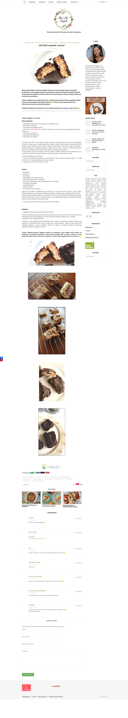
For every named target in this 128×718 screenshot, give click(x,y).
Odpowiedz (78, 518)
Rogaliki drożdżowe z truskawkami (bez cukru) (70, 506)
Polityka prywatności (91, 237)
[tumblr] (103, 2)
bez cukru (95, 178)
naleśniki (99, 194)
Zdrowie (32, 2)
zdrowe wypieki (90, 206)
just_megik (26, 484)
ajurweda (87, 178)
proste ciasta (100, 197)
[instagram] (101, 2)
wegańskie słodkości (37, 479)
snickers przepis (53, 477)
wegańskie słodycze (48, 479)
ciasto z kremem (90, 186)
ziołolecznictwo (90, 208)
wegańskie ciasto (100, 199)
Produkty (88, 197)
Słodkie (42, 2)
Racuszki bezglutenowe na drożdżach (29, 505)
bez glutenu (102, 178)
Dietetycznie (62, 2)
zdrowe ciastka (102, 205)
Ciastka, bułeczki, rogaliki (50, 42)
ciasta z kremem (101, 179)
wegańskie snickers (59, 479)
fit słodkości (99, 189)
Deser (87, 187)
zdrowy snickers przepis (37, 481)
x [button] (126, 711)
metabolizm (103, 192)
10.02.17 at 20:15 (32, 564)
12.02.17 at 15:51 (32, 593)
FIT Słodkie (27, 42)
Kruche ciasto (89, 192)
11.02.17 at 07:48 (32, 578)
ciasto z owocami (101, 186)
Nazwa (24, 629)
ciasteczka (88, 181)
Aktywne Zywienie (34, 562)
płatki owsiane (101, 195)
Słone (51, 2)
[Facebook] (1, 358)
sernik (97, 198)
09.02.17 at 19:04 (32, 550)
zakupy (94, 205)
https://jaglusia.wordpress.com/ (38, 538)
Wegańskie (76, 42)
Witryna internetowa (27, 644)
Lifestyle (74, 2)
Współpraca (89, 227)
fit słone (95, 191)
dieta (91, 187)
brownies (93, 179)
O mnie (87, 230)
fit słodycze (38, 477)
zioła (105, 206)
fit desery (89, 189)
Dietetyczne (97, 187)
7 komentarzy (54, 48)
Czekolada (63, 42)
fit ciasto (103, 187)
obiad (104, 194)
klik (76, 158)
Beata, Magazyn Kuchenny (37, 591)
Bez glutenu (36, 42)
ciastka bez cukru (101, 181)
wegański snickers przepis (64, 477)
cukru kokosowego (32, 129)
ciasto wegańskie (101, 185)
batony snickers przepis (28, 477)
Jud (30, 548)
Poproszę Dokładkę (35, 577)
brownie (88, 179)
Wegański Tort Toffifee (48, 506)
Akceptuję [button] (122, 714)
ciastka (94, 181)
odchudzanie (89, 195)
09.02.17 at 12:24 (32, 520)
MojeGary (32, 605)
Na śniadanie (90, 194)
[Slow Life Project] (25, 2)
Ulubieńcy (103, 198)
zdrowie (99, 206)
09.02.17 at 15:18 (32, 534)
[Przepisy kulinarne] (95, 245)
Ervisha (31, 518)
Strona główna (89, 234)
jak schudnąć (102, 191)
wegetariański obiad (96, 202)
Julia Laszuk (33, 532)
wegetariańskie (90, 204)
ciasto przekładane (91, 185)
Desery (70, 42)
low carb (96, 192)
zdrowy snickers (26, 481)
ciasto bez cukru (93, 182)
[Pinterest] (1, 360)
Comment (24, 651)
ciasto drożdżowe (100, 183)
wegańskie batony (27, 479)
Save (78, 484)
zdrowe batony (69, 479)
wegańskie (89, 200)
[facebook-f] (99, 2)
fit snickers (45, 477)
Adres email (25, 636)
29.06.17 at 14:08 (32, 607)
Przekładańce (89, 198)
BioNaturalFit (26, 160)
